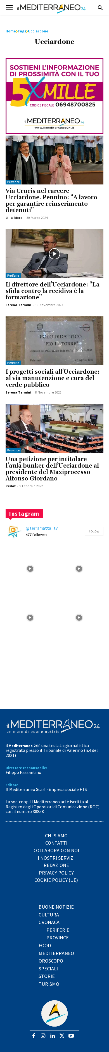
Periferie (13, 276)
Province (13, 182)
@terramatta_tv (42, 528)
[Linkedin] (52, 1036)
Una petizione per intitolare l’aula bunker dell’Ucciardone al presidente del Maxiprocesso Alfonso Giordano (52, 469)
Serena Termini (18, 305)
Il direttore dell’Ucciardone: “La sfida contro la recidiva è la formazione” (52, 291)
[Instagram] (43, 1036)
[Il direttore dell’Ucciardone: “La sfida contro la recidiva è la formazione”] (54, 253)
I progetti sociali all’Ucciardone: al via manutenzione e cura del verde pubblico (52, 378)
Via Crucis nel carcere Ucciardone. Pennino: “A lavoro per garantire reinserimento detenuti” (51, 201)
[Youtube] (71, 1036)
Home (11, 31)
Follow (94, 531)
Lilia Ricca (14, 217)
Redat (11, 486)
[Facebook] (34, 1036)
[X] (62, 1036)
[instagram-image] (30, 568)
